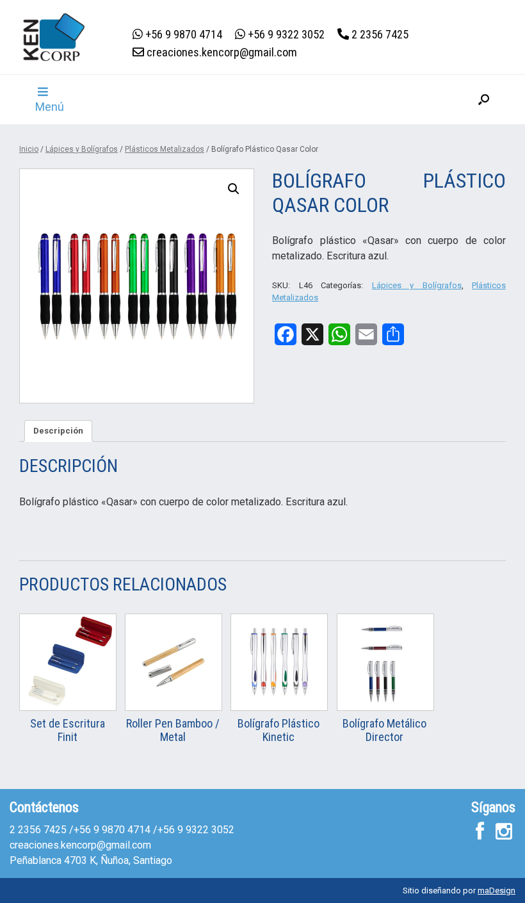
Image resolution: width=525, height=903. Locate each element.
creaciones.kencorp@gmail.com (80, 845)
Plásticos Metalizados (164, 149)
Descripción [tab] (58, 430)
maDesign (496, 890)
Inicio (28, 149)
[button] (484, 99)
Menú (49, 106)
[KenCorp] (53, 37)
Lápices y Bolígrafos (81, 149)
